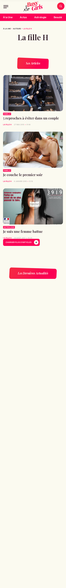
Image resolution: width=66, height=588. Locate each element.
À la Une (7, 17)
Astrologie (40, 17)
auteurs (17, 29)
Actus (23, 17)
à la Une (7, 29)
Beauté (58, 17)
